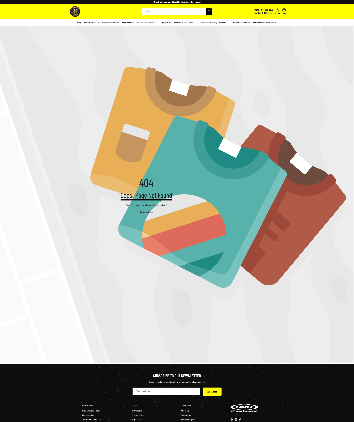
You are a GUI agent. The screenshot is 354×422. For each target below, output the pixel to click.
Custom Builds (138, 415)
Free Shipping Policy (91, 411)
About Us (185, 411)
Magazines (136, 419)
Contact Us (186, 415)
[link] (146, 212)
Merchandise (88, 415)
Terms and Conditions (91, 419)
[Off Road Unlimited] (75, 11)
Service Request (188, 419)
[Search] (209, 11)
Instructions (137, 411)
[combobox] (177, 11)
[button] (9, 2)
